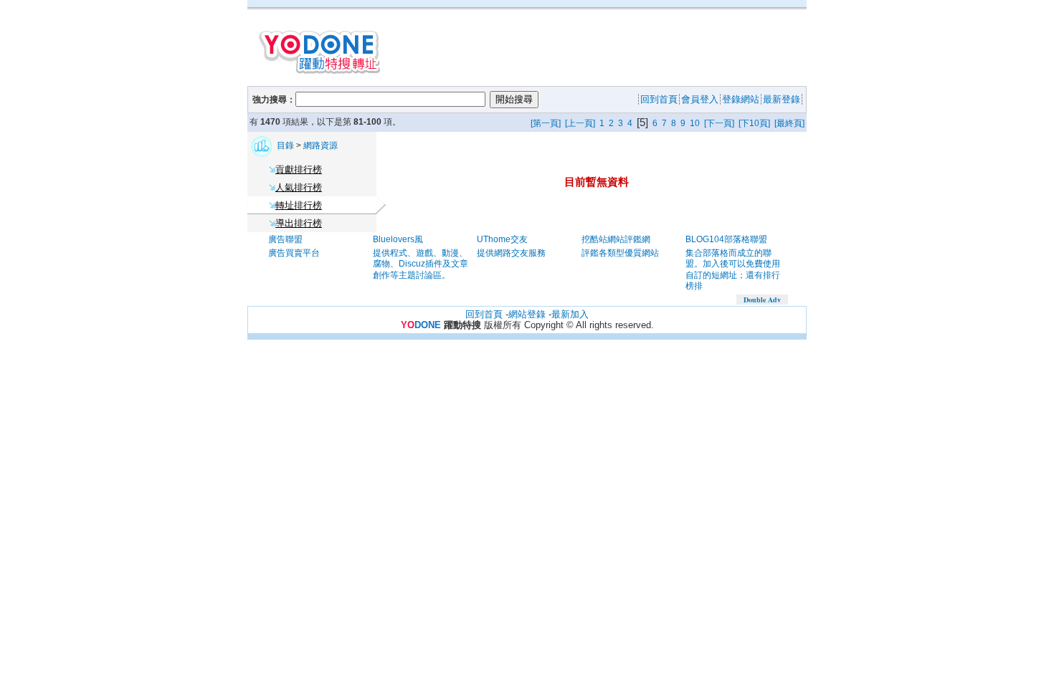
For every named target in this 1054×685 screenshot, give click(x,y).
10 (695, 123)
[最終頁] (789, 123)
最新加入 (570, 314)
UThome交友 (502, 239)
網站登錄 (527, 314)
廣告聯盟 (285, 239)
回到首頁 (484, 314)
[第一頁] (546, 123)
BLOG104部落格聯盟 (726, 239)
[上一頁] (580, 123)
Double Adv (762, 299)
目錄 (286, 145)
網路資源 (320, 145)
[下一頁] (719, 123)
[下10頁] (754, 123)
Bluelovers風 (398, 239)
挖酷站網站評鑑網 (615, 239)
